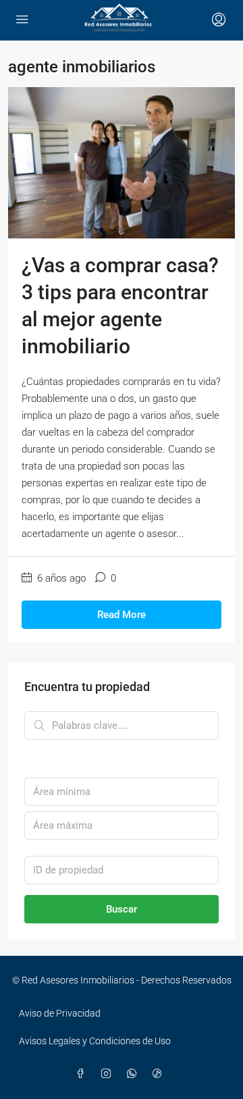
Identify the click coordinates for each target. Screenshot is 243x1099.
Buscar (121, 909)
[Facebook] (83, 1074)
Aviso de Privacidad (60, 1013)
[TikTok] (160, 1074)
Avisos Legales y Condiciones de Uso (95, 1041)
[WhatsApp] (134, 1074)
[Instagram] (108, 1074)
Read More (121, 615)
